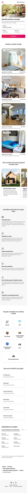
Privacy (6, 486)
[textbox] (7, 32)
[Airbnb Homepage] (3, 2)
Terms (10, 486)
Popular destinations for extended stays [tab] (11, 429)
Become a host (21, 2)
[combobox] (13, 27)
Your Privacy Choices (17, 486)
